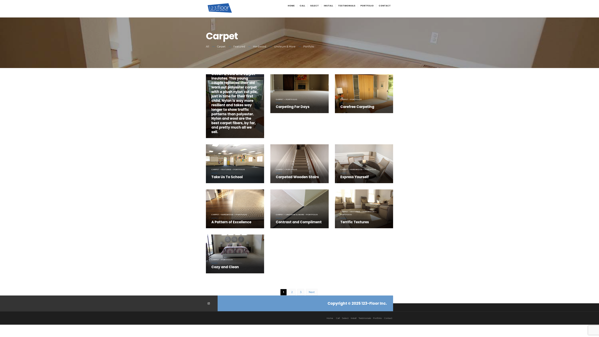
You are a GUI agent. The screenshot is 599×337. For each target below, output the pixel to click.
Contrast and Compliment (299, 222)
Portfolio (367, 6)
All (207, 46)
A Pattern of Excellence (231, 222)
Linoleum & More (284, 46)
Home (291, 6)
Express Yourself (354, 177)
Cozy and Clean (225, 267)
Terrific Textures (354, 222)
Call (302, 6)
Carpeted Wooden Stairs (297, 177)
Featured (239, 46)
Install (328, 6)
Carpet (221, 46)
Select (314, 6)
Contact (385, 6)
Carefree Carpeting (357, 106)
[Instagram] (208, 303)
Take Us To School (227, 177)
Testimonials (347, 6)
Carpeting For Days (292, 106)
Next (312, 292)
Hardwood (259, 46)
